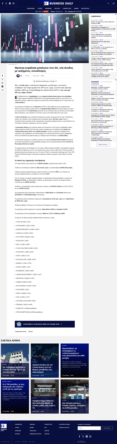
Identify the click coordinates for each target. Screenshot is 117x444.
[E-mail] (2, 90)
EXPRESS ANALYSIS (64, 427)
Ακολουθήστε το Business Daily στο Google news (41, 324)
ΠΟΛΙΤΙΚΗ (57, 8)
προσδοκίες (33, 96)
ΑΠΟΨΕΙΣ (46, 430)
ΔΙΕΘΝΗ (76, 8)
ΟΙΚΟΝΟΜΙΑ (48, 8)
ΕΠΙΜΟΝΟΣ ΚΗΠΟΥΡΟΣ (35, 434)
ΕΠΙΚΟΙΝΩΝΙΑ (24, 441)
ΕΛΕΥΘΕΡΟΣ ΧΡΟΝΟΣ (64, 424)
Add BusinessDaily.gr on (45, 81)
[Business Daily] (58, 3)
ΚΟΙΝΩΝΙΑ (32, 424)
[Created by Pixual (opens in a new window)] (95, 442)
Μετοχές (31, 331)
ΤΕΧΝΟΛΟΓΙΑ (33, 430)
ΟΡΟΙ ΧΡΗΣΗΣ (32, 441)
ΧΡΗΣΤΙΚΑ (47, 434)
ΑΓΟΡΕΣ (40, 8)
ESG (45, 427)
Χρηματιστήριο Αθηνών (21, 331)
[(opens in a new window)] (2, 3)
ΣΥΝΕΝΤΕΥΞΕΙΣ (67, 8)
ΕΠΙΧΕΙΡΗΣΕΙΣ (31, 8)
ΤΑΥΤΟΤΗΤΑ (17, 441)
